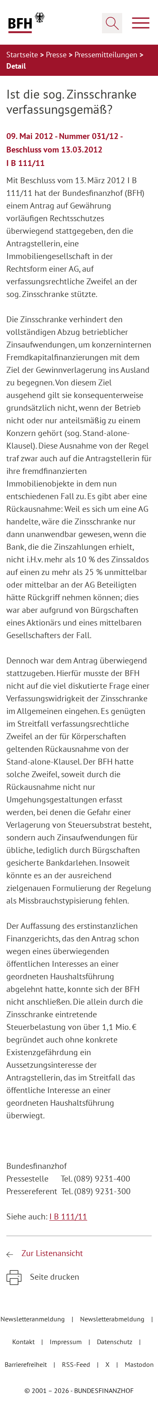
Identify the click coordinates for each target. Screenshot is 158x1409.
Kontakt (24, 1341)
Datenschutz (115, 1341)
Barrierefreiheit (26, 1364)
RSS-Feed (77, 1364)
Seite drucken (53, 1276)
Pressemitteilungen (107, 54)
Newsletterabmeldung (113, 1319)
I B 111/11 (68, 1216)
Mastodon (139, 1364)
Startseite (23, 54)
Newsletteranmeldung (33, 1319)
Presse (57, 54)
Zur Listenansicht (51, 1253)
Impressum (66, 1341)
